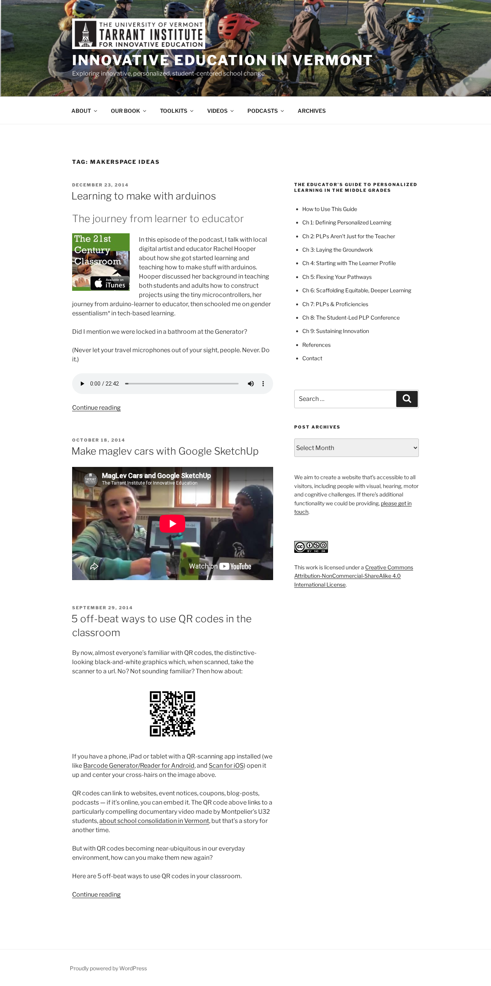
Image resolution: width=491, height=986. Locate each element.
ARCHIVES (312, 110)
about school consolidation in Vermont (154, 820)
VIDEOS (217, 110)
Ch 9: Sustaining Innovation (335, 331)
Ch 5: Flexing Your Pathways (337, 277)
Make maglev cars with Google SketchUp (165, 451)
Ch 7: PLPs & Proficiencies (335, 304)
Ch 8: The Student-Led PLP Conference (351, 317)
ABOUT (81, 110)
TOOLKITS (173, 110)
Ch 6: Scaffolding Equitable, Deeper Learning (356, 290)
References (316, 344)
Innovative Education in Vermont (223, 60)
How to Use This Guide (329, 209)
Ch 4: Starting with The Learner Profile (349, 263)
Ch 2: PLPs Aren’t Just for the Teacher (348, 236)
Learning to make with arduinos (143, 196)
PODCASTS (262, 110)
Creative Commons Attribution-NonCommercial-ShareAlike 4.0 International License (353, 576)
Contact (312, 358)
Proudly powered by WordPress (108, 968)
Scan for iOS (226, 765)
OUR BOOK (125, 110)
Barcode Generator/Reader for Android (138, 765)
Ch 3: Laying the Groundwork (337, 249)
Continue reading (96, 407)
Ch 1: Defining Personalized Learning (346, 222)
